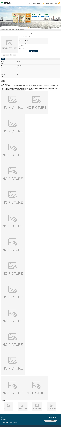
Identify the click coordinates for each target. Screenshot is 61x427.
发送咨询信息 (33, 51)
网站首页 (7, 29)
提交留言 (52, 420)
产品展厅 (10, 29)
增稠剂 (13, 29)
